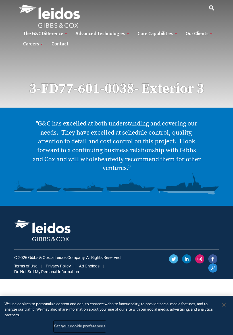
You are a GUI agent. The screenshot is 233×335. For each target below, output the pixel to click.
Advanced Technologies (101, 33)
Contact (59, 44)
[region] (116, 315)
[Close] (224, 305)
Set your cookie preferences (79, 326)
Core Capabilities (156, 33)
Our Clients (197, 33)
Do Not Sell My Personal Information (46, 272)
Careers (31, 44)
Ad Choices (89, 266)
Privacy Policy (58, 266)
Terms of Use (26, 266)
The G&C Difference (43, 33)
